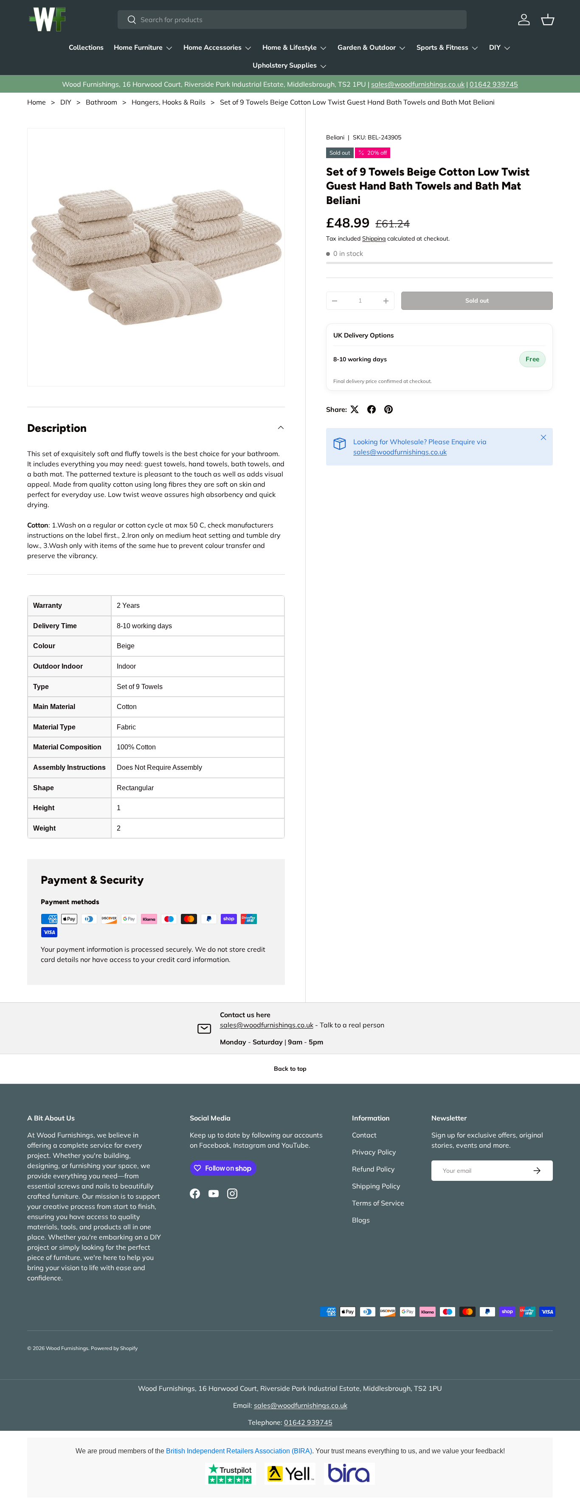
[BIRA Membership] (349, 1474)
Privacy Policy (374, 1152)
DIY (495, 47)
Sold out (477, 300)
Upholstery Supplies (285, 65)
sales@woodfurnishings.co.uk (418, 84)
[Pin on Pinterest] (388, 409)
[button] (547, 19)
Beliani (335, 137)
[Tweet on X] (354, 409)
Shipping (374, 238)
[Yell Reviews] (290, 1474)
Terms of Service (378, 1203)
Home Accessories (212, 47)
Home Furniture (138, 47)
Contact (364, 1135)
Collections (86, 47)
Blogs (361, 1220)
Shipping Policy (376, 1186)
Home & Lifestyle (289, 47)
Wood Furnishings (67, 1348)
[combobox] (292, 19)
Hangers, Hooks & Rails (169, 102)
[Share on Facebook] (371, 409)
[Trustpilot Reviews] (230, 1474)
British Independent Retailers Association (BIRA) (239, 1451)
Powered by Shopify (114, 1348)
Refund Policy (373, 1169)
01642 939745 (494, 84)
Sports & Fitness (442, 47)
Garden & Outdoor (367, 47)
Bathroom (101, 102)
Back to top (290, 1068)
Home (36, 102)
